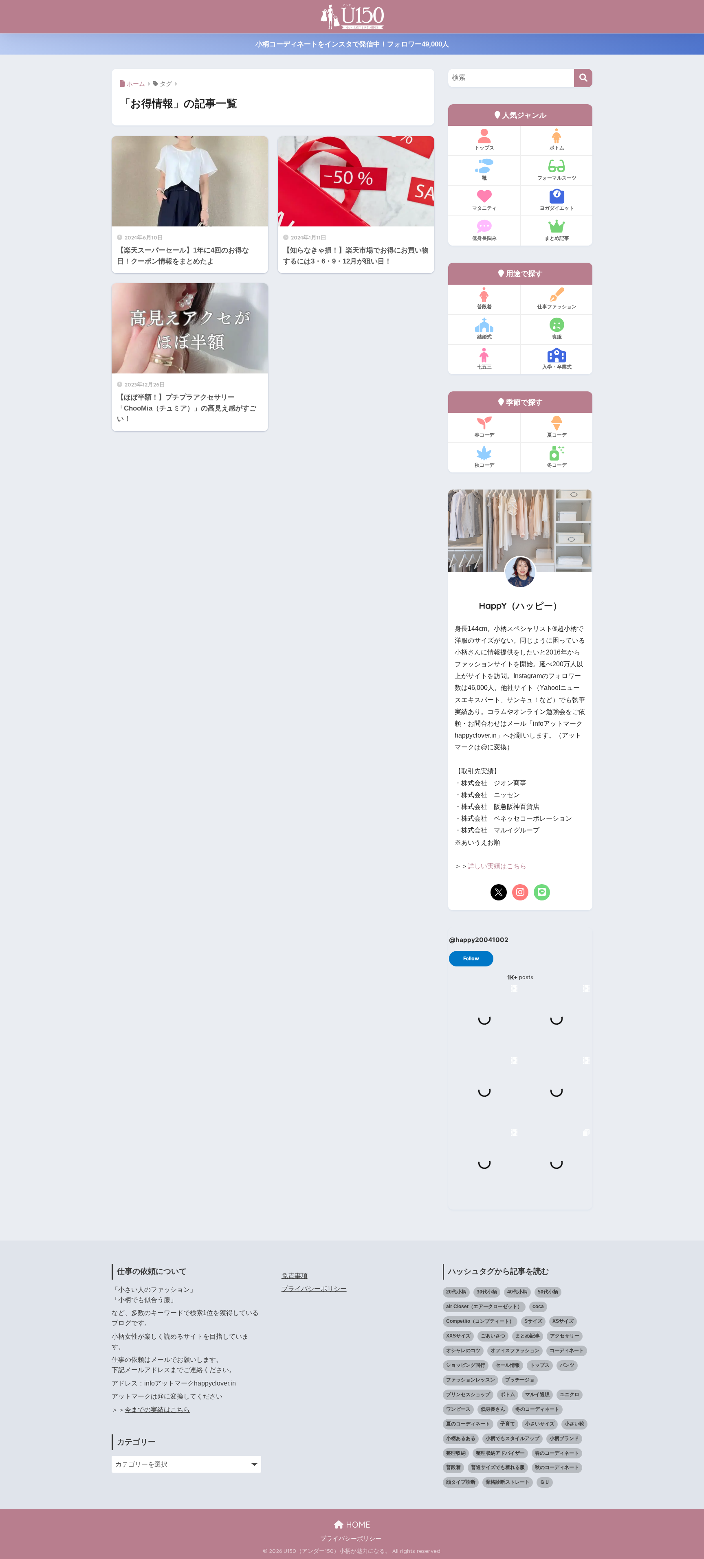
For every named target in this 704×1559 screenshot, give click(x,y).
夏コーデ (557, 435)
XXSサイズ (458, 1336)
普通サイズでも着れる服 (498, 1467)
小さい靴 (574, 1424)
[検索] (583, 78)
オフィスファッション (515, 1350)
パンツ (567, 1365)
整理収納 (456, 1453)
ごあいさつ (493, 1336)
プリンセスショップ (468, 1394)
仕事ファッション (556, 306)
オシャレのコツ (463, 1350)
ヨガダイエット (557, 208)
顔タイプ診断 (460, 1482)
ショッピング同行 (465, 1365)
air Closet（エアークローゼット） (484, 1306)
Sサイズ (533, 1321)
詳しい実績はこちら (497, 866)
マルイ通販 (537, 1394)
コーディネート (567, 1350)
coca (538, 1306)
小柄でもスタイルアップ (512, 1438)
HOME (356, 1524)
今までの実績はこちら (157, 1409)
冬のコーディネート (537, 1409)
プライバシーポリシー (314, 1288)
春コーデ (484, 435)
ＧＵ (545, 1482)
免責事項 (295, 1275)
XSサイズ (563, 1321)
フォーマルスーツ (556, 178)
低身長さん (493, 1409)
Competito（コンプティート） (480, 1321)
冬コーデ (557, 465)
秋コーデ (484, 465)
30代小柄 (487, 1292)
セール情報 (507, 1365)
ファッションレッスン (470, 1380)
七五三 (484, 367)
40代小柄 (517, 1292)
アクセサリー (564, 1336)
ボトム (557, 148)
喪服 (557, 337)
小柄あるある (460, 1438)
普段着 (484, 306)
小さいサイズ (539, 1424)
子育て (507, 1424)
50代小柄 (548, 1292)
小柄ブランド (564, 1438)
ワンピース (458, 1409)
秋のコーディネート (557, 1467)
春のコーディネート (557, 1453)
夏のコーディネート (468, 1424)
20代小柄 (456, 1292)
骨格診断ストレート (508, 1482)
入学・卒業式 (557, 367)
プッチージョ (520, 1380)
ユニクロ (569, 1394)
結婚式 (484, 337)
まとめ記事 (557, 238)
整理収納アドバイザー (500, 1453)
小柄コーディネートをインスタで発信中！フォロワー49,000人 (352, 44)
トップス (484, 148)
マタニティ (484, 208)
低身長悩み (484, 238)
